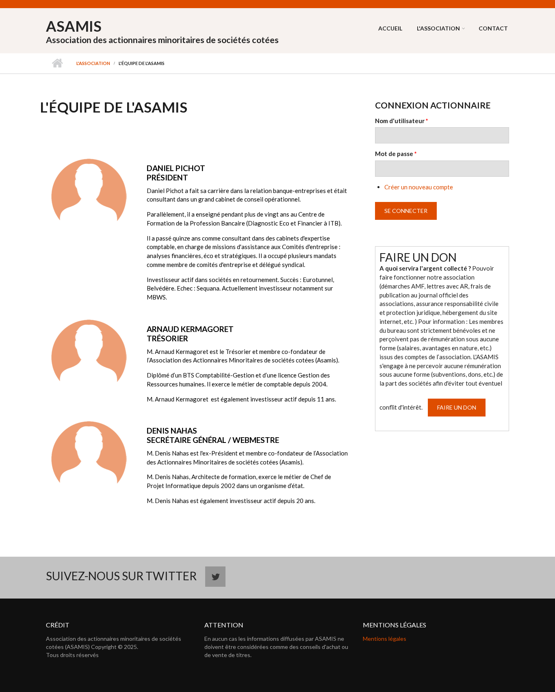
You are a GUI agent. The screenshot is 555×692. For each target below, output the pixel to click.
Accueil (390, 28)
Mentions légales (384, 638)
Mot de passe (396, 153)
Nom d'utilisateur (401, 120)
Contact (493, 28)
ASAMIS (74, 26)
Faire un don (456, 407)
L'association (438, 28)
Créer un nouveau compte (418, 187)
